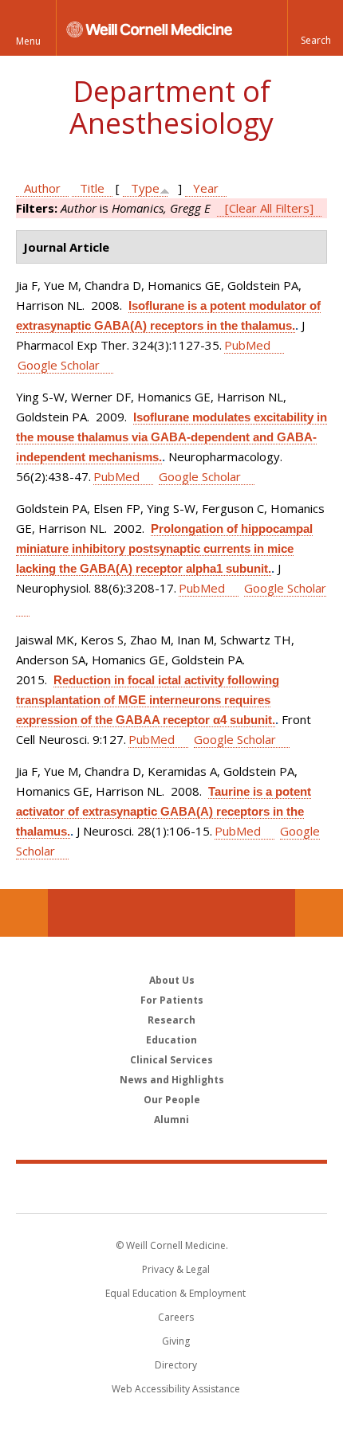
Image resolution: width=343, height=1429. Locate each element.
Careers (176, 1317)
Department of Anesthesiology (171, 107)
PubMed (247, 345)
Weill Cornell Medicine (171, 1187)
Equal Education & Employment (175, 1293)
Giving (176, 1341)
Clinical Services (171, 1060)
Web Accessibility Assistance (176, 1389)
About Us (172, 980)
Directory (176, 1365)
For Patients (171, 1000)
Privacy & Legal (176, 1269)
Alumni (171, 1119)
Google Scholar (59, 365)
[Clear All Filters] (269, 208)
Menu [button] (28, 41)
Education (171, 1040)
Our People (172, 1099)
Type (145, 188)
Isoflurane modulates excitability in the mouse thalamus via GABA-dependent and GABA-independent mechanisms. (171, 437)
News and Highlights (172, 1079)
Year (206, 188)
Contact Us (319, 913)
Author (42, 188)
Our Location (24, 913)
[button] (315, 28)
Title (92, 188)
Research (171, 1020)
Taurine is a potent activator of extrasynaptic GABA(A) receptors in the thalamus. (163, 811)
